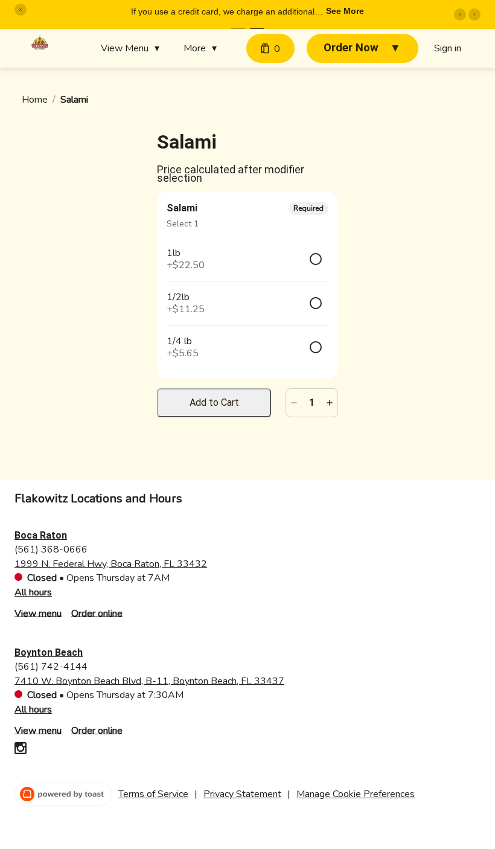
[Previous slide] (460, 14)
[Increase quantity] (329, 403)
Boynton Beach (48, 652)
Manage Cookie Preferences (355, 794)
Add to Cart (214, 402)
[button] (20, 10)
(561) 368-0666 (51, 549)
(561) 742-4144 (51, 666)
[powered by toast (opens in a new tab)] (63, 794)
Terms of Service (153, 794)
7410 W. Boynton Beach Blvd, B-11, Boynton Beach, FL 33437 (149, 680)
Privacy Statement (242, 794)
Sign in (447, 48)
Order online (97, 613)
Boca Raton (40, 535)
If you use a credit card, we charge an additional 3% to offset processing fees (223, 13)
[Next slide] (474, 14)
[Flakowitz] (40, 43)
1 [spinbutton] (312, 402)
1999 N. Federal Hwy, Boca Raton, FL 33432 (110, 563)
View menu (38, 613)
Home (35, 99)
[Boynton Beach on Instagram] (20, 750)
